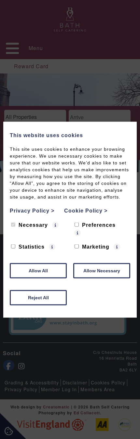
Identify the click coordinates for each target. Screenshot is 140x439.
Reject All (38, 297)
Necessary (33, 224)
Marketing (95, 246)
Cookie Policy (85, 210)
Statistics (32, 246)
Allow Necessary (101, 270)
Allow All (38, 270)
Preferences (99, 224)
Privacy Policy (32, 210)
